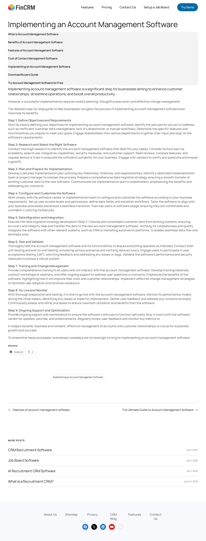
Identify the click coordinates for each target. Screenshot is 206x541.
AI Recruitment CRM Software (32, 471)
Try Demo (187, 7)
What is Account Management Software (33, 34)
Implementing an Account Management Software (39, 66)
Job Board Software (23, 460)
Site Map (71, 514)
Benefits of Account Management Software (35, 42)
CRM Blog (113, 516)
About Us (50, 514)
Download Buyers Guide (23, 74)
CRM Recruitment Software (30, 450)
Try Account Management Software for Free (35, 83)
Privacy (92, 514)
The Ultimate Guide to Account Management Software (157, 410)
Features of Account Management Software (35, 50)
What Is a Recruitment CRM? (30, 481)
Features (134, 514)
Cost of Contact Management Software (33, 58)
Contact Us (156, 516)
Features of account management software (41, 410)
